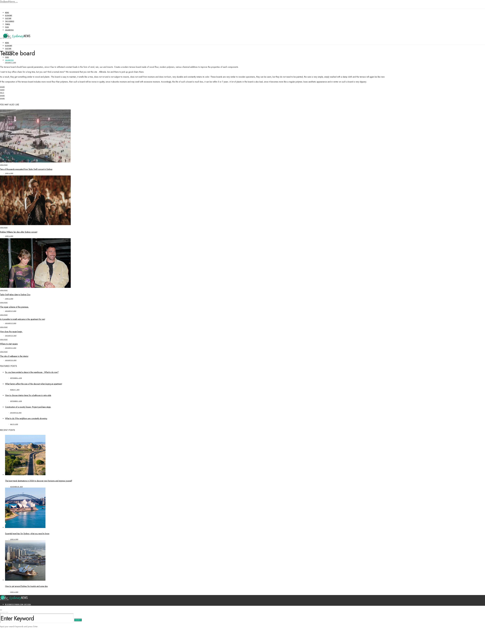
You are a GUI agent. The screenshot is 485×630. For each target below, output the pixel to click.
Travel (7, 24)
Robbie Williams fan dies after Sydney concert (18, 232)
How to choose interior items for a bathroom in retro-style (28, 395)
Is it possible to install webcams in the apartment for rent (22, 319)
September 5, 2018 (16, 401)
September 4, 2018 (16, 378)
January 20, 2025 (10, 360)
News (7, 13)
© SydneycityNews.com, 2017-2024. (18, 604)
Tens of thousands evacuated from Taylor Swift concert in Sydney (26, 169)
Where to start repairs (9, 343)
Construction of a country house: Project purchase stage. (28, 407)
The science (9, 21)
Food (7, 27)
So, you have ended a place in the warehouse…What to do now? (31, 372)
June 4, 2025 (9, 173)
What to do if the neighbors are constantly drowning (26, 418)
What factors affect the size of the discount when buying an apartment (33, 383)
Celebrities (9, 30)
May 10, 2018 (14, 424)
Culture (8, 18)
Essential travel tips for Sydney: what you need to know (27, 533)
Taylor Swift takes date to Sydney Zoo (15, 294)
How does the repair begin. (11, 331)
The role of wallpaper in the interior (14, 356)
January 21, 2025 (10, 348)
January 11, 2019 (10, 63)
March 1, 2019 (14, 390)
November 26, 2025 (16, 487)
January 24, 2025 (15, 413)
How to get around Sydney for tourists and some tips (26, 586)
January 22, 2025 (10, 336)
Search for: (4, 612)
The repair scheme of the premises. (14, 307)
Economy (8, 15)
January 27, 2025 (10, 311)
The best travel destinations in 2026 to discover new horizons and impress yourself (38, 480)
